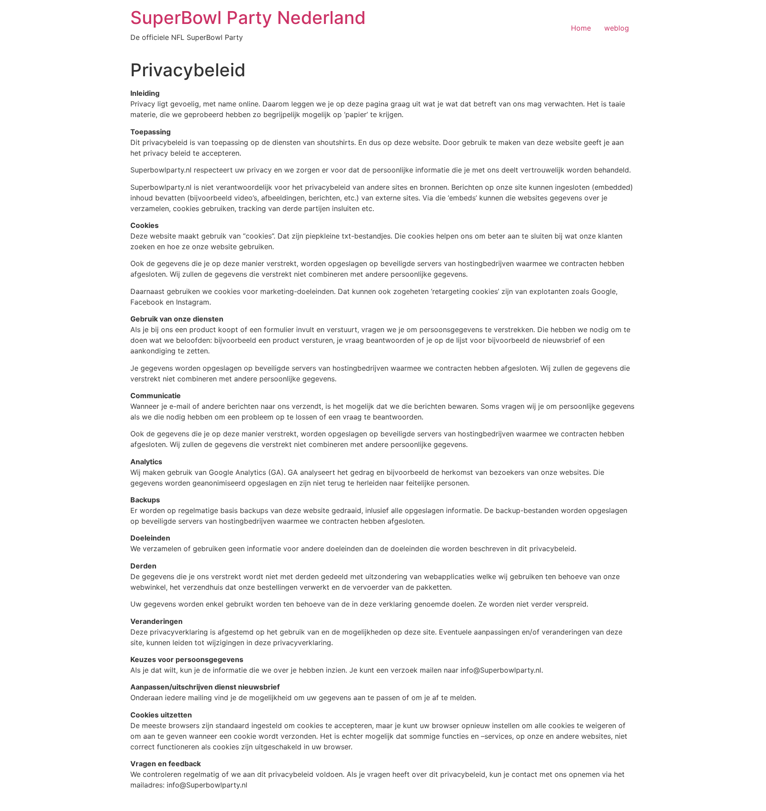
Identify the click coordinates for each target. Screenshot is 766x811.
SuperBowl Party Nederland (248, 17)
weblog (616, 28)
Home (581, 28)
